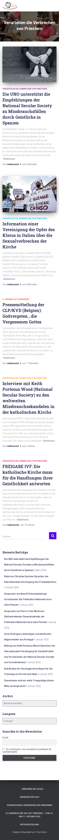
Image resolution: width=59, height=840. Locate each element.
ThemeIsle (41, 832)
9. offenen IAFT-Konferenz (15, 299)
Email (5, 737)
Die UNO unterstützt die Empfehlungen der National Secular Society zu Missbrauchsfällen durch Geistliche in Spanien (29, 564)
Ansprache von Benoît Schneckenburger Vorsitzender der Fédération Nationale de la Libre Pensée (27, 599)
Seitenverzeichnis (29, 824)
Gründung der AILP (29, 797)
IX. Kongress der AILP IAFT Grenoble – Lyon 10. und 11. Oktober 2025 (29, 815)
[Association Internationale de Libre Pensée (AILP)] (11, 6)
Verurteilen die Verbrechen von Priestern (24, 89)
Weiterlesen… (10, 159)
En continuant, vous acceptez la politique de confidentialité (26, 750)
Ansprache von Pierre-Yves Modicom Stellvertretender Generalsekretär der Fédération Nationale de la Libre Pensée (25, 616)
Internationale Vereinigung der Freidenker (29, 805)
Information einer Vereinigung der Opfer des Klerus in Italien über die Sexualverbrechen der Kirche (28, 235)
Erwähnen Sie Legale (32, 789)
